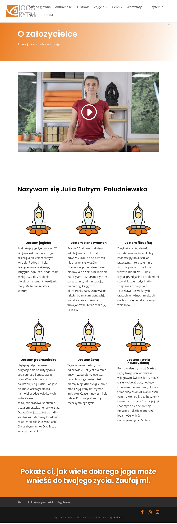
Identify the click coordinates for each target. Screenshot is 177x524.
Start (21, 502)
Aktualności (63, 7)
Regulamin (63, 502)
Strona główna (40, 7)
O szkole (83, 7)
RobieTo (118, 517)
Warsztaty (134, 7)
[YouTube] (157, 512)
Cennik (117, 7)
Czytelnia (156, 7)
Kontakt (47, 15)
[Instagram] (150, 512)
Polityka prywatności (40, 502)
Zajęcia (99, 7)
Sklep (33, 15)
